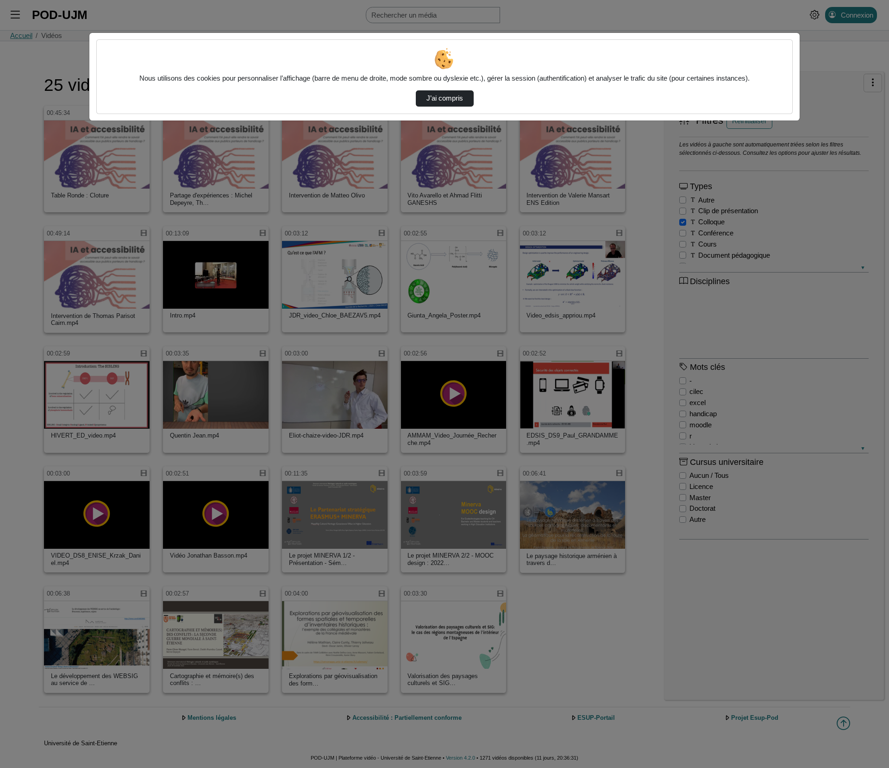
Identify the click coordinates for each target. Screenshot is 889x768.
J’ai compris (444, 98)
